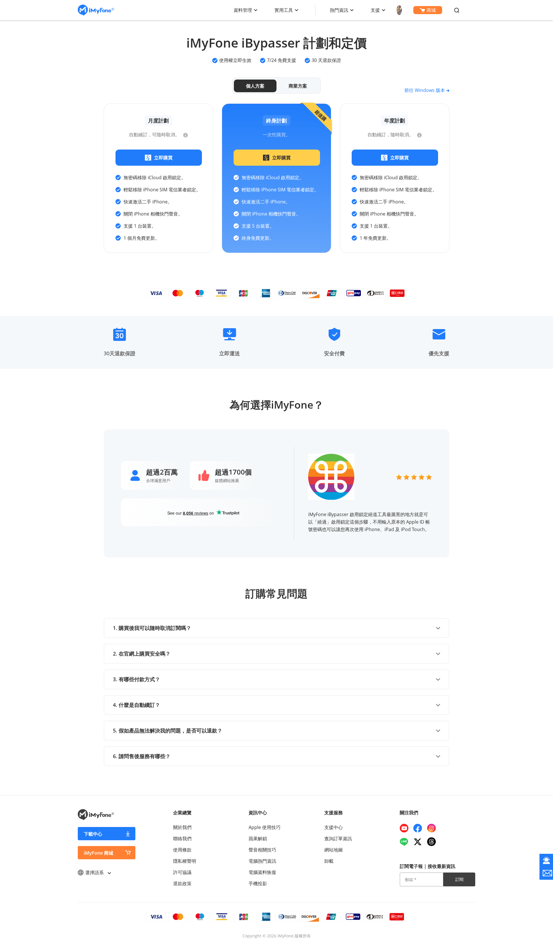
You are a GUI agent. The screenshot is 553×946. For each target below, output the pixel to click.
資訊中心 (258, 812)
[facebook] (419, 828)
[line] (406, 841)
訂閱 (459, 879)
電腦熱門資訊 (262, 861)
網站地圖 (333, 850)
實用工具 (283, 10)
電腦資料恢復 (262, 872)
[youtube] (406, 828)
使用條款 (182, 850)
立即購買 (163, 157)
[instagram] (433, 828)
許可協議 (182, 872)
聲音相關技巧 (262, 850)
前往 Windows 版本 (425, 90)
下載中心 (93, 834)
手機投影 (258, 883)
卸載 (329, 861)
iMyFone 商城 (98, 853)
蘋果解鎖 (258, 838)
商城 (431, 10)
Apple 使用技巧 (265, 827)
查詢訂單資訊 (338, 838)
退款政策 (182, 883)
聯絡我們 (182, 838)
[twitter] (419, 841)
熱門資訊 (339, 10)
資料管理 (243, 10)
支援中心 (333, 827)
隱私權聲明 (184, 861)
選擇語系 (95, 872)
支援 (375, 10)
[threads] (433, 841)
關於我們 (182, 827)
